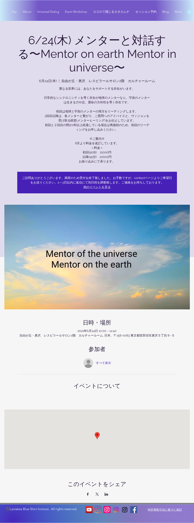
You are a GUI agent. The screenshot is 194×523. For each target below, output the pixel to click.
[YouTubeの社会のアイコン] (89, 509)
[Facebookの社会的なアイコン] (133, 509)
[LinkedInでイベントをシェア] (106, 494)
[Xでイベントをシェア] (97, 494)
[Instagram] (98, 509)
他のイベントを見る (97, 187)
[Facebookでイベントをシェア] (88, 494)
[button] (189, 11)
